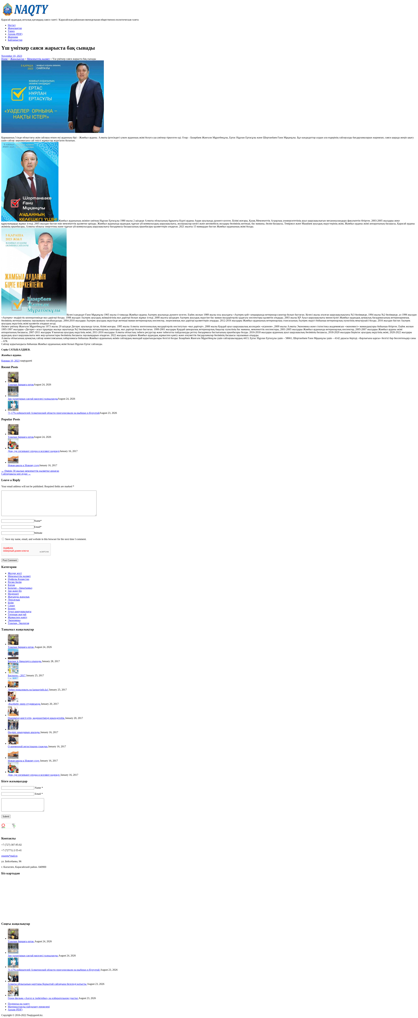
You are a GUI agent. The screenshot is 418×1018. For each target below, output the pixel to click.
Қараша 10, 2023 (10, 360)
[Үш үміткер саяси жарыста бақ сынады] (52, 132)
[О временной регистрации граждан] (13, 743)
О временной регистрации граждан (28, 746)
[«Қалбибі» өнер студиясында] (13, 701)
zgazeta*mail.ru (9, 855)
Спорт (11, 605)
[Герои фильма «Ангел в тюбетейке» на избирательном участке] (13, 995)
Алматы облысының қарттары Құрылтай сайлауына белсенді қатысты (47, 984)
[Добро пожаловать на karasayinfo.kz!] (13, 686)
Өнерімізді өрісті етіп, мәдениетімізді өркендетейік (36, 718)
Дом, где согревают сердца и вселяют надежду (34, 451)
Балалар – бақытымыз (20, 588)
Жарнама (13, 37)
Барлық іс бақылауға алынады (25, 661)
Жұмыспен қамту (17, 617)
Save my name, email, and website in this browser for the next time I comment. (45, 539)
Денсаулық (14, 599)
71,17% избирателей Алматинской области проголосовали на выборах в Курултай (54, 413)
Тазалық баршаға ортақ (21, 384)
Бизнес (12, 608)
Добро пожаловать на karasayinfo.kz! (28, 689)
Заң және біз (15, 590)
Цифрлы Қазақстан (18, 579)
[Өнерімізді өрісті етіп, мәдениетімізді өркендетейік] (13, 715)
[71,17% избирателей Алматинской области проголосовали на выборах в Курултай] (13, 410)
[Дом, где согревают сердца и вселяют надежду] (13, 448)
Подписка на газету (19, 1003)
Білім (11, 602)
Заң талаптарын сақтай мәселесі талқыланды (33, 398)
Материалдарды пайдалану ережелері (29, 1006)
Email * (39, 793)
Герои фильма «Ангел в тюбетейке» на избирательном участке (43, 998)
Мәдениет (13, 593)
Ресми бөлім (15, 582)
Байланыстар (15, 40)
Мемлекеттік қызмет (19, 576)
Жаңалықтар (15, 28)
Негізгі (12, 25)
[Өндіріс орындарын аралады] (13, 729)
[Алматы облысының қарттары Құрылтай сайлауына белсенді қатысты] (13, 981)
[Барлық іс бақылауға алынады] (13, 658)
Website (38, 533)
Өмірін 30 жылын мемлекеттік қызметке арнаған (30, 470)
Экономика (14, 620)
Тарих (11, 31)
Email (37, 526)
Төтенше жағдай (17, 614)
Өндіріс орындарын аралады (24, 732)
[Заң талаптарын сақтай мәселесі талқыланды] (13, 395)
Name (38, 520)
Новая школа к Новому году (23, 465)
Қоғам (11, 585)
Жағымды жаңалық (19, 596)
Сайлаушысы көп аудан (16, 473)
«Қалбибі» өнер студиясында (24, 703)
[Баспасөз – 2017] (13, 672)
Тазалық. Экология (18, 623)
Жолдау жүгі (15, 573)
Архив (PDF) (15, 34)
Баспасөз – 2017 (17, 675)
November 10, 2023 (11, 56)
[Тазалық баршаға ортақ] (13, 381)
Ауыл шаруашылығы (19, 611)
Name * (39, 787)
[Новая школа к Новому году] (13, 462)
